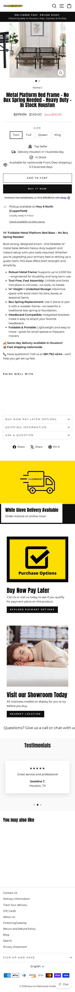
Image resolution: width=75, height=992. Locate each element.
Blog (6, 934)
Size (37, 128)
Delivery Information (16, 898)
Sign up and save (19, 957)
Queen (43, 135)
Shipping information (26, 427)
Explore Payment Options (32, 609)
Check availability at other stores (27, 222)
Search (7, 940)
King (57, 135)
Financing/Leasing (15, 922)
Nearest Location (25, 714)
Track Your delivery (15, 905)
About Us (9, 916)
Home (37, 87)
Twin (16, 135)
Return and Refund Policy (19, 928)
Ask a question (19, 435)
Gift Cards (9, 910)
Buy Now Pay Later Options (31, 419)
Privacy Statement (15, 946)
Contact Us (10, 892)
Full (28, 135)
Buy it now (37, 188)
